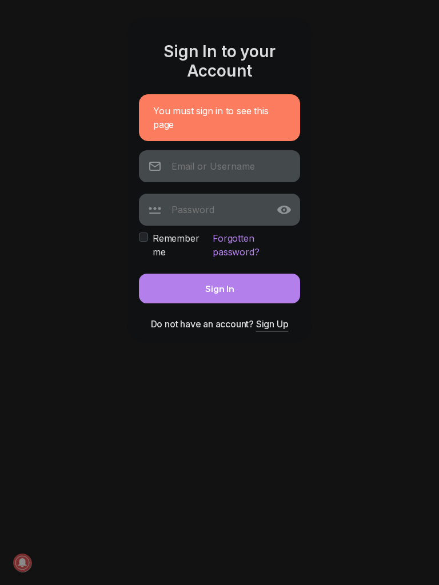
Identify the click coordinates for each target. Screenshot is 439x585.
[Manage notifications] (22, 563)
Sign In (219, 288)
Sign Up (272, 324)
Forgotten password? (236, 245)
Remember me (176, 245)
